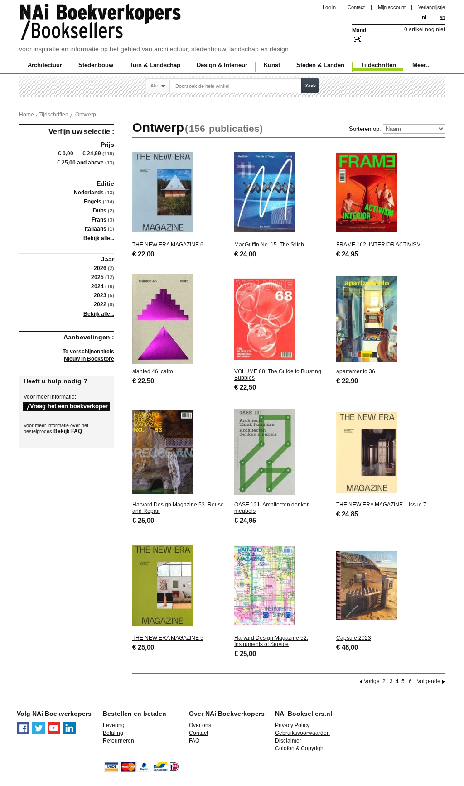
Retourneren (118, 741)
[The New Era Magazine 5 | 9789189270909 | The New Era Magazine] (162, 629)
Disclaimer (288, 741)
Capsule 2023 (353, 638)
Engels (93, 201)
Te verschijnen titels (88, 351)
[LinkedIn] (69, 732)
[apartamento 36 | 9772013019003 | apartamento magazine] (366, 362)
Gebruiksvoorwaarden (302, 733)
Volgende (429, 681)
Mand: (360, 30)
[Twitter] (38, 732)
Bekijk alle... (98, 238)
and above (80, 162)
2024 (97, 286)
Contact (356, 7)
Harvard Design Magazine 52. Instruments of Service (271, 641)
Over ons (200, 725)
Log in (329, 7)
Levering (114, 725)
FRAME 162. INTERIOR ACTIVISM (378, 244)
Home (26, 114)
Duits (99, 210)
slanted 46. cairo (152, 371)
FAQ (194, 741)
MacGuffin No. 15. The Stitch (269, 244)
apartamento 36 (355, 371)
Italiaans (95, 229)
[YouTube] (54, 732)
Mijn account (392, 7)
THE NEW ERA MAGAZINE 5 (167, 638)
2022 (100, 304)
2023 (100, 295)
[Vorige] (361, 681)
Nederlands (89, 192)
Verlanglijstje (431, 7)
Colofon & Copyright (300, 748)
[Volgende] (443, 681)
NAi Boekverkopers (101, 22)
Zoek (310, 85)
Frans (99, 220)
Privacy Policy (292, 725)
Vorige (372, 681)
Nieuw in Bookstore (89, 359)
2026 (100, 268)
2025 (97, 277)
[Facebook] (23, 732)
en (442, 17)
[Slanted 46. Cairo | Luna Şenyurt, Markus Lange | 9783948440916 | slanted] (162, 362)
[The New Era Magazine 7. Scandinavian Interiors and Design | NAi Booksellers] (366, 495)
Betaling (113, 733)
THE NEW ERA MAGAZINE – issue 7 (381, 504)
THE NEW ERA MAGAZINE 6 (167, 244)
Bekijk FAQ (67, 431)
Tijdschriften (53, 114)
